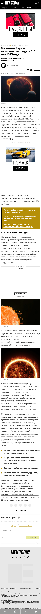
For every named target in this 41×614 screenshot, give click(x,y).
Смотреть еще (20, 293)
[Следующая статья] (20, 543)
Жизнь (3, 44)
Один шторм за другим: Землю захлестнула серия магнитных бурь (18, 226)
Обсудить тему (35, 70)
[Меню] (2, 3)
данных (4, 116)
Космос (7, 73)
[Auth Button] (39, 3)
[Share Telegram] (25, 611)
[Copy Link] (36, 611)
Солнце (12, 73)
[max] (28, 557)
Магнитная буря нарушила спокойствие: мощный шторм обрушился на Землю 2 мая (20, 218)
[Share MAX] (15, 611)
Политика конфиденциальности (8, 588)
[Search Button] (36, 3)
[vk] (17, 557)
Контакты (38, 588)
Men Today (12, 3)
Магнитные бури (20, 73)
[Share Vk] (5, 611)
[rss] (13, 557)
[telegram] (20, 557)
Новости (9, 44)
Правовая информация (25, 588)
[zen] (24, 557)
